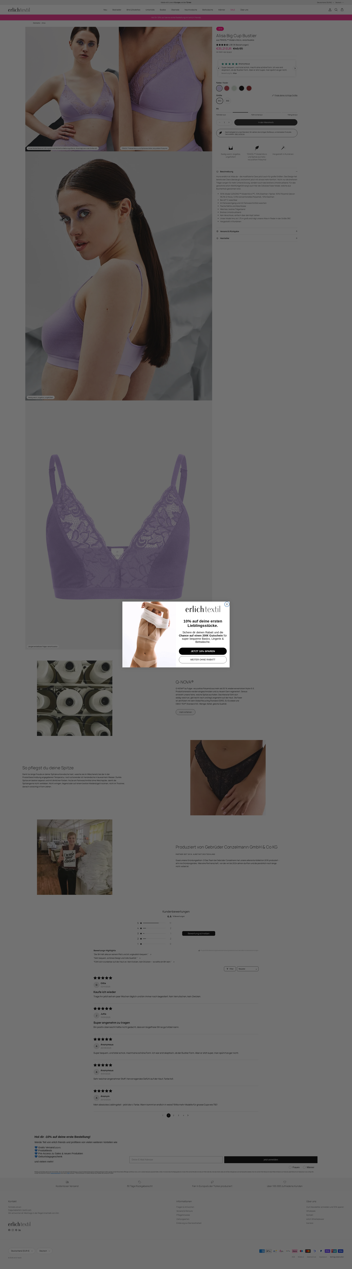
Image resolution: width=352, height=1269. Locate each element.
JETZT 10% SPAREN (203, 651)
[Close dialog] (227, 604)
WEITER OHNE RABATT (202, 659)
